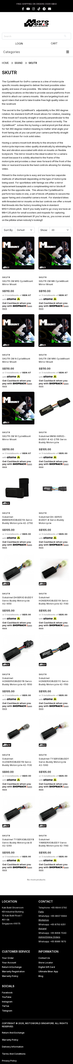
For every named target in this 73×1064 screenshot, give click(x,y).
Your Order (8, 958)
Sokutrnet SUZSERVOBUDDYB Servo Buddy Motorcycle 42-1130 (17, 761)
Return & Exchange (12, 967)
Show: (44, 230)
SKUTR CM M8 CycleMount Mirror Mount (53, 283)
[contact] (49, 9)
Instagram (7, 1001)
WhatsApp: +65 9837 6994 (52, 916)
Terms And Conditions (14, 1053)
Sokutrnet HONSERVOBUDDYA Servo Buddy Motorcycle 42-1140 (53, 600)
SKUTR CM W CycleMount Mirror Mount (16, 438)
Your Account (9, 962)
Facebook (7, 992)
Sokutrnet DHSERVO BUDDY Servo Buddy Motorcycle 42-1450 (17, 600)
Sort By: (8, 230)
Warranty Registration (13, 971)
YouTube (6, 997)
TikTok (5, 1006)
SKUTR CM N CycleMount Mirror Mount (16, 360)
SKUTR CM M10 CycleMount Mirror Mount (17, 283)
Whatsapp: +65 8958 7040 (52, 933)
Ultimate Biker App (48, 971)
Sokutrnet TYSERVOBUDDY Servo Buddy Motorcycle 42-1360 (54, 761)
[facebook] (23, 9)
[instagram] (33, 9)
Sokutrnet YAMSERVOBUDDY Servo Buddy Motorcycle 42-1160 (53, 842)
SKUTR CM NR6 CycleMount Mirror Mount (54, 360)
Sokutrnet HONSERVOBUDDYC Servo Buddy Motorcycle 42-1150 (53, 681)
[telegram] (44, 9)
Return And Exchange (13, 1032)
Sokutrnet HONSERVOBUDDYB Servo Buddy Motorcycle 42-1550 (17, 681)
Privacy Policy (9, 1060)
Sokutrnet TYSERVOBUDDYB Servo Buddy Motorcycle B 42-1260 (18, 842)
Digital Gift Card (46, 967)
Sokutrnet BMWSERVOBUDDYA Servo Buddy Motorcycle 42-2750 (17, 520)
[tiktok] (39, 9)
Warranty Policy (10, 976)
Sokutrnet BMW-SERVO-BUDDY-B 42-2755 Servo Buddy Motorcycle (53, 439)
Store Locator (45, 962)
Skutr (33, 63)
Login (19, 43)
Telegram (7, 1010)
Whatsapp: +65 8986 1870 (52, 941)
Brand (19, 63)
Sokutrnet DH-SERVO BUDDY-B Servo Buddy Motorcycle (51, 520)
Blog (40, 976)
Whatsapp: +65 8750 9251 (52, 924)
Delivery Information (12, 1046)
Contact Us (44, 958)
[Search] (65, 36)
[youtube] (28, 9)
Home (5, 63)
